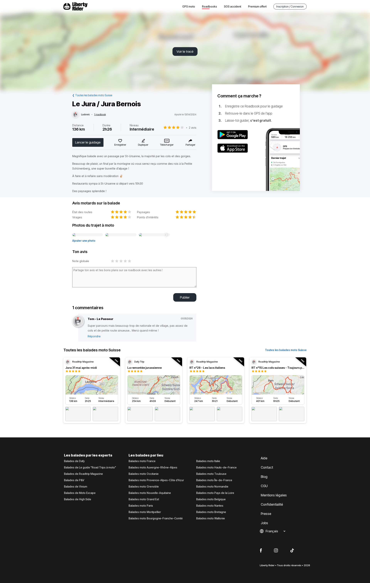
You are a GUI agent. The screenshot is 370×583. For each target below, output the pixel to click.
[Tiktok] (292, 550)
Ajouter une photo (83, 240)
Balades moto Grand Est (144, 499)
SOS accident (232, 6)
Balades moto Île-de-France (214, 480)
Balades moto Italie (208, 461)
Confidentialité (272, 504)
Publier (185, 297)
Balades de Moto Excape (80, 493)
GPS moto (188, 6)
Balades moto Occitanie (144, 473)
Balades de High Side (77, 499)
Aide (264, 458)
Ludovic (85, 114)
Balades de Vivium (75, 486)
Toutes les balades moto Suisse (286, 350)
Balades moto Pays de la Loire (215, 493)
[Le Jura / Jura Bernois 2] (120, 235)
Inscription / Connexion (290, 6)
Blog (264, 477)
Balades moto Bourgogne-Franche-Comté (156, 518)
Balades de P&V (74, 480)
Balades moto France (142, 461)
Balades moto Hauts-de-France (216, 467)
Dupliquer (143, 144)
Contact (267, 467)
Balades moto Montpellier (145, 512)
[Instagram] (276, 550)
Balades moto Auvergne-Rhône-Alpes (153, 467)
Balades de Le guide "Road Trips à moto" (90, 467)
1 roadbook (100, 114)
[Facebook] (261, 550)
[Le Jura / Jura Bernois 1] (87, 235)
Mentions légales (274, 495)
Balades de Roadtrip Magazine (83, 473)
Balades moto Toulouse (211, 473)
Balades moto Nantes (209, 505)
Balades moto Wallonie (210, 518)
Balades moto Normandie (212, 486)
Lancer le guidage (88, 142)
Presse (266, 514)
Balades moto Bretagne (211, 512)
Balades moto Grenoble (144, 486)
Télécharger (166, 144)
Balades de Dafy (74, 461)
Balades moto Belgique (211, 499)
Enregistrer (120, 144)
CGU (264, 486)
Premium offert (257, 6)
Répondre (94, 336)
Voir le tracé (185, 51)
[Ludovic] (75, 114)
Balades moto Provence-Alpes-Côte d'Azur (156, 480)
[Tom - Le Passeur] (78, 321)
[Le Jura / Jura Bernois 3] (154, 235)
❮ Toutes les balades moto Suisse (92, 95)
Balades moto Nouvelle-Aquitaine (150, 493)
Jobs (264, 523)
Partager (190, 144)
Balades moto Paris (141, 505)
